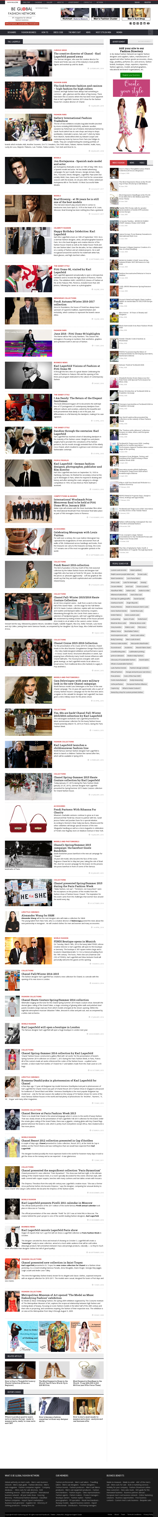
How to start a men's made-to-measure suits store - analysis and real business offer (88, 1419)
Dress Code (58, 32)
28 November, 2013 (96, 1034)
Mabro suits (129, 627)
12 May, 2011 (99, 1160)
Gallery (49, 2)
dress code (115, 582)
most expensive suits (119, 635)
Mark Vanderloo (117, 578)
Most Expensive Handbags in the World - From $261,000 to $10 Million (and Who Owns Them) (87, 1383)
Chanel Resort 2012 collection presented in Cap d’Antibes (57, 1140)
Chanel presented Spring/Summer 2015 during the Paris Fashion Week (78, 885)
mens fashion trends (119, 611)
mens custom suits (132, 615)
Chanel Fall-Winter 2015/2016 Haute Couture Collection (76, 599)
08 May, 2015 (99, 670)
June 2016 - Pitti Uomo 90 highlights (77, 333)
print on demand (117, 656)
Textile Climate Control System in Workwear (132, 340)
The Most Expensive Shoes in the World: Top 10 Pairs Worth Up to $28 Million (53, 1383)
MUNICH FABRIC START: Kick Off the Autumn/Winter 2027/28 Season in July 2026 (134, 262)
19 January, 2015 (97, 835)
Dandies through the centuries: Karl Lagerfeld (76, 432)
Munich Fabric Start (143, 647)
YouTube (148, 23)
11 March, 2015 (98, 730)
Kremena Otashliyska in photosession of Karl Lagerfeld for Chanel (58, 1082)
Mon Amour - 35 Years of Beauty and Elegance (133, 313)
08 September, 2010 (96, 1252)
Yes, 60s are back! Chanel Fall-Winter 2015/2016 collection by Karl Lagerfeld (78, 714)
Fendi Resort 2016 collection (71, 565)
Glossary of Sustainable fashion (123, 660)
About (116, 1514)
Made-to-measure (114, 1482)
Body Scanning (116, 639)
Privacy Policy (148, 1514)
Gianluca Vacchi (117, 603)
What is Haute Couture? (131, 688)
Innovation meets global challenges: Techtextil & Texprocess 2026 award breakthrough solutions (133, 471)
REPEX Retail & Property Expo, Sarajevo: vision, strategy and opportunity (135, 497)
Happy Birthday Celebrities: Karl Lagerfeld (74, 233)
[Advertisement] (54, 1444)
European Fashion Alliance (137, 684)
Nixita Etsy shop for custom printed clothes (127, 692)
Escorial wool (116, 647)
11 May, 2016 (99, 346)
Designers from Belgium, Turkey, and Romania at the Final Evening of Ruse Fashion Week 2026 (133, 458)
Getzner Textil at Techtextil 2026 (131, 365)
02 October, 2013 (97, 1070)
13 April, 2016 (98, 421)
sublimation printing (136, 651)
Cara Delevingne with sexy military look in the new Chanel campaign (76, 682)
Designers (12, 32)
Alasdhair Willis (116, 590)
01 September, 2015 (96, 555)
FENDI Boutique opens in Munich (75, 941)
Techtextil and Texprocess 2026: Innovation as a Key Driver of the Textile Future (136, 510)
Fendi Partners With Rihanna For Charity (75, 811)
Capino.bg (115, 688)
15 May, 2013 (99, 1103)
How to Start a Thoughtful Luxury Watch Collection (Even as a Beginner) (20, 1383)
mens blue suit (136, 594)
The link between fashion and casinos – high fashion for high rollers (78, 87)
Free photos (115, 676)
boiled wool (142, 619)
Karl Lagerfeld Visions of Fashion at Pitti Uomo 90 (77, 367)
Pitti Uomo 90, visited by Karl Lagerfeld (72, 271)
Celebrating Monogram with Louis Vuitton (75, 534)
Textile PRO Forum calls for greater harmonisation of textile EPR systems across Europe (133, 210)
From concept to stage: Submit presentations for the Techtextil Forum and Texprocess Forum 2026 (135, 537)
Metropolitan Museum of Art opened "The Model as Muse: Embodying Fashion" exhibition (57, 1296)
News (88, 32)
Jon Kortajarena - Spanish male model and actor (78, 162)
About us (60, 2)
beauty (143, 582)
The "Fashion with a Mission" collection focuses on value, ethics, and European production (134, 432)
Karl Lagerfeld (45, 1233)
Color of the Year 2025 (132, 676)
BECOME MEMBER (144, 41)
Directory (26, 2)
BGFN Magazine (12, 2)
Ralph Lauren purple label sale (122, 574)
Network (100, 2)
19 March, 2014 (98, 964)
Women (119, 32)
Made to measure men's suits (137, 607)
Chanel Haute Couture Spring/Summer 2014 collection (55, 1000)
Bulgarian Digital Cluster (73, 1515)
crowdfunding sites (118, 651)
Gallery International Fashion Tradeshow (73, 119)
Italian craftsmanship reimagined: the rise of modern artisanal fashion (135, 523)
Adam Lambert (135, 570)
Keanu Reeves (116, 607)
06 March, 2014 (98, 983)
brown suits (142, 574)
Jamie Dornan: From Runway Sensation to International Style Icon (135, 235)
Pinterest (138, 23)
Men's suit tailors (82, 1482)
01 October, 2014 (97, 903)
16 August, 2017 (97, 214)
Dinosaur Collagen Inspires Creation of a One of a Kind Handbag (134, 248)
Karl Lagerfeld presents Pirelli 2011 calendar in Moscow (56, 1202)
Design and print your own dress (138, 672)
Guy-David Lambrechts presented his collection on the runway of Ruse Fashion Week (135, 419)
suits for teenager (130, 582)
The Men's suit (75, 32)
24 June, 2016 (99, 289)
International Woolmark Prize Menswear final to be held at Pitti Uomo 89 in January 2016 (75, 502)
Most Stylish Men (103, 32)
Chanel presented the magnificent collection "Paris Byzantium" (61, 1170)
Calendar (38, 2)
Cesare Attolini (116, 586)
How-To (45, 32)
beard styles (144, 660)
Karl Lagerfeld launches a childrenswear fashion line (71, 746)
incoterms (128, 647)
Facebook (131, 23)
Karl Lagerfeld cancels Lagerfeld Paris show (49, 1230)
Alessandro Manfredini (139, 643)
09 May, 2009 (99, 1315)
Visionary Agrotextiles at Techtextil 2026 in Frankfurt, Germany (136, 405)
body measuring (136, 680)
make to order (144, 590)
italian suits (130, 590)
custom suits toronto (118, 570)
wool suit (129, 586)
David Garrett (139, 599)
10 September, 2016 (96, 259)
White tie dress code (137, 623)
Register (148, 2)
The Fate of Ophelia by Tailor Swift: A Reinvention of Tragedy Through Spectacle (135, 549)
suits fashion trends (118, 668)
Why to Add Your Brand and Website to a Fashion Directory (134, 483)
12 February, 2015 (96, 760)
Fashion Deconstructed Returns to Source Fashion (135, 274)
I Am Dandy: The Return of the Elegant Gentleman (78, 399)
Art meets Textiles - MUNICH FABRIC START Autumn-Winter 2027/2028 (134, 222)
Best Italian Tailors (131, 631)
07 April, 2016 (98, 453)
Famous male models (119, 643)
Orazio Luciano (142, 586)
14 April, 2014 (98, 927)
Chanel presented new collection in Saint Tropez (52, 1262)
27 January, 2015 (97, 795)
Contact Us (88, 2)
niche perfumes (117, 684)
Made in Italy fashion (135, 656)
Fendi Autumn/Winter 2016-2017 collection (74, 303)
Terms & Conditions (134, 1514)
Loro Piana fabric (133, 578)
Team (123, 1514)
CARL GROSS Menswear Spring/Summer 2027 (135, 287)
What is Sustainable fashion (121, 664)
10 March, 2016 (98, 489)
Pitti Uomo (142, 627)
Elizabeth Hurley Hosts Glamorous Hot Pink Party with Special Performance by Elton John (134, 380)
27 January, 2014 (97, 1017)
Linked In (141, 23)
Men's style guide (20, 1485)
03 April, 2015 (98, 701)
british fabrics (116, 615)
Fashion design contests (139, 668)
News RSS (60, 1515)
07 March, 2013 (98, 1130)
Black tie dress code (118, 623)
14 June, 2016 (99, 319)
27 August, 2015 (97, 585)
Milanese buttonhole (119, 594)
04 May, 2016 (99, 383)
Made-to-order (129, 1482)
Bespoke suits (145, 1500)
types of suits (129, 619)
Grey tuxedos (116, 627)
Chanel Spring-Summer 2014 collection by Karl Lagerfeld (57, 1053)
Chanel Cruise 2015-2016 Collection (76, 643)
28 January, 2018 (97, 151)
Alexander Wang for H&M (37, 915)
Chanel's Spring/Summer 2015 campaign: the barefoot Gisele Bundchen (72, 847)
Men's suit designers (70, 1485)
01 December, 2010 (96, 1220)
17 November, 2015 (96, 517)
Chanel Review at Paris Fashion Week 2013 (48, 1113)
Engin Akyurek (132, 603)
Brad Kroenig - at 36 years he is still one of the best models (76, 200)
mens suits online (137, 635)
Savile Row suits (137, 611)
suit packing (115, 619)
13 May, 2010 (99, 1285)
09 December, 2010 (96, 1193)
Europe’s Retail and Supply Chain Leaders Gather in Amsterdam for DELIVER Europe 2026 (135, 301)
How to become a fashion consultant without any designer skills (53, 1419)
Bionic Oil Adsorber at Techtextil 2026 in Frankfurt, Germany (134, 392)
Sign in (137, 2)
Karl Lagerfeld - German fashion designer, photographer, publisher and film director (78, 466)
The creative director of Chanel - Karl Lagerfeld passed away (77, 55)
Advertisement (73, 2)
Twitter (134, 23)
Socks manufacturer (118, 680)
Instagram (144, 23)
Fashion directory (35, 1485)
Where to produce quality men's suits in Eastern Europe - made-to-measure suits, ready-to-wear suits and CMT (20, 1420)
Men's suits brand (133, 639)
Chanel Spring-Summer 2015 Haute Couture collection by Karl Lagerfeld (77, 779)
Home (110, 1514)
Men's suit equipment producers (78, 1490)
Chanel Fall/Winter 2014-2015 (40, 973)
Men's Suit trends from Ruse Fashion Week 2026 (136, 327)
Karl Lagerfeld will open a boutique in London (50, 1027)
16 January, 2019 (97, 106)
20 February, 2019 (96, 68)
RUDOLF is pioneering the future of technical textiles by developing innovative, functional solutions (136, 354)
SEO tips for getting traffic (120, 599)
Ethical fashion (116, 672)
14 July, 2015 (99, 633)
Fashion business (28, 32)
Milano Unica (116, 631)
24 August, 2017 (97, 189)
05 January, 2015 (97, 873)
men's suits (25, 1482)
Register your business (131, 75)
